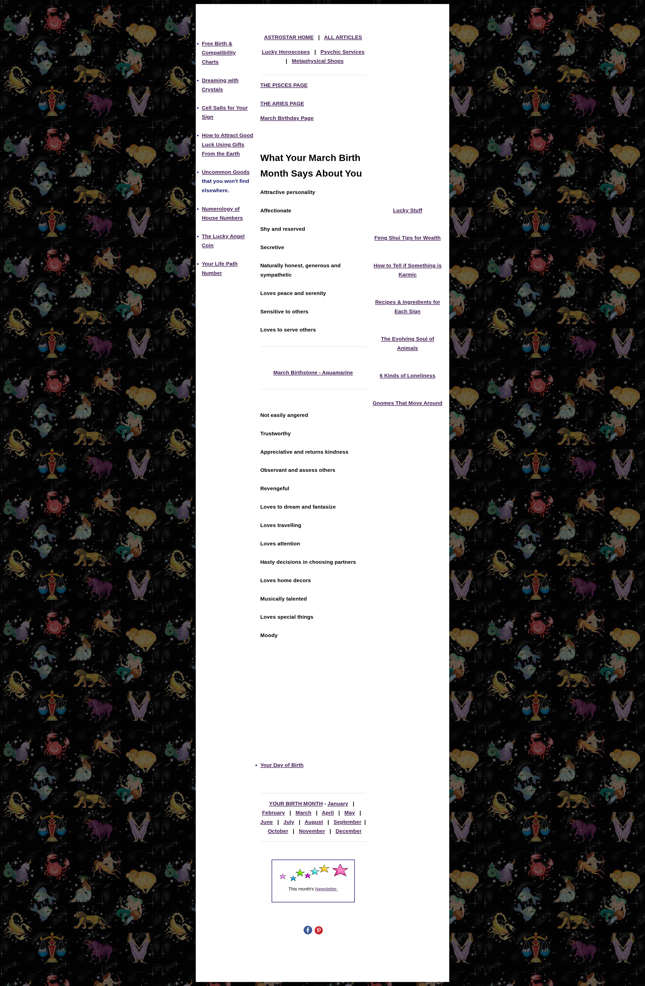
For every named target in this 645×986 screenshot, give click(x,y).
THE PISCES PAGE (284, 85)
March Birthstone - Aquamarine (313, 373)
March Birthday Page (287, 118)
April (328, 813)
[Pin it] (319, 932)
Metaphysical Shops (318, 61)
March (303, 813)
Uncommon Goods (226, 172)
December (349, 831)
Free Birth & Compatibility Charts (219, 53)
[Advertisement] (313, 704)
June (266, 822)
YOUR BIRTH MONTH (296, 804)
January (338, 804)
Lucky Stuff (407, 210)
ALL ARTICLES (343, 37)
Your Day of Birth (282, 765)
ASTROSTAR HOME (289, 37)
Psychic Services (342, 52)
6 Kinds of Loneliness (407, 376)
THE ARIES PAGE (282, 104)
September (347, 822)
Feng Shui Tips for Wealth (407, 238)
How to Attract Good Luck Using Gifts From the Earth (227, 144)
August (314, 822)
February (273, 813)
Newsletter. (326, 889)
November (312, 831)
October (278, 831)
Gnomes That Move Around (407, 403)
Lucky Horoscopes (286, 52)
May (349, 813)
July (288, 822)
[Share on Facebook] (308, 932)
